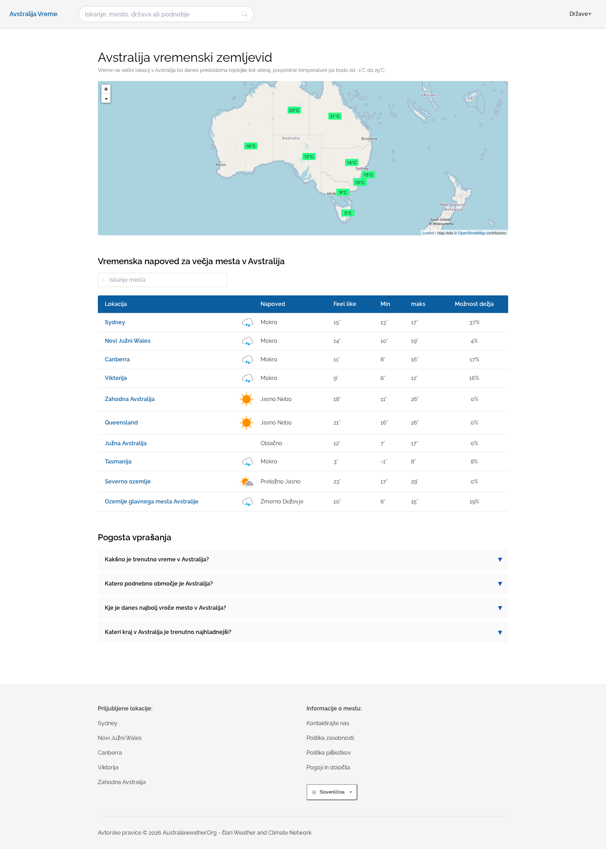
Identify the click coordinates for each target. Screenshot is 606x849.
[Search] (245, 14)
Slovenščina (331, 792)
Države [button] (580, 14)
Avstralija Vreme (33, 14)
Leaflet (428, 232)
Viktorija (108, 767)
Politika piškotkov (329, 752)
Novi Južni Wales (120, 738)
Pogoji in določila (328, 767)
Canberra (110, 752)
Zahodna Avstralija (122, 782)
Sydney (107, 723)
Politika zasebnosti (330, 738)
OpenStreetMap (471, 232)
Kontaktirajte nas (328, 723)
